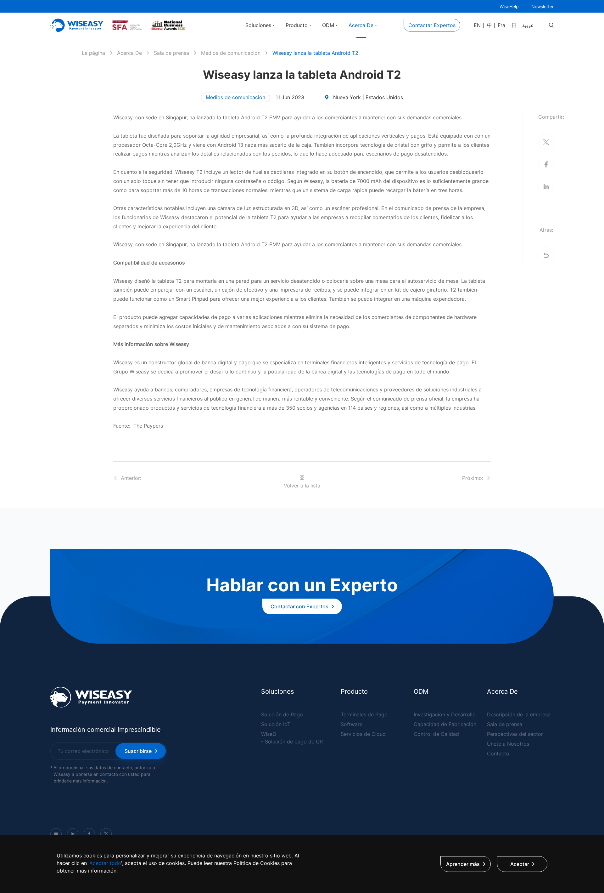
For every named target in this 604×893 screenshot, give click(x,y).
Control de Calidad (436, 734)
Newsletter (542, 6)
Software (351, 724)
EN (477, 25)
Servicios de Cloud (363, 734)
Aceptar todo (105, 863)
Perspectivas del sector (515, 734)
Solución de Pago (282, 714)
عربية (528, 25)
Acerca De (129, 53)
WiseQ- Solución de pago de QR (292, 738)
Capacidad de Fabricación (445, 724)
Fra (501, 25)
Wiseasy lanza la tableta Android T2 (315, 53)
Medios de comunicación (230, 53)
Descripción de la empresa (519, 714)
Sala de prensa (171, 53)
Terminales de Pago (364, 714)
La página (93, 53)
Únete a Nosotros (508, 744)
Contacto (498, 753)
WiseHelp (509, 6)
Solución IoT (275, 724)
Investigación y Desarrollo (445, 714)
